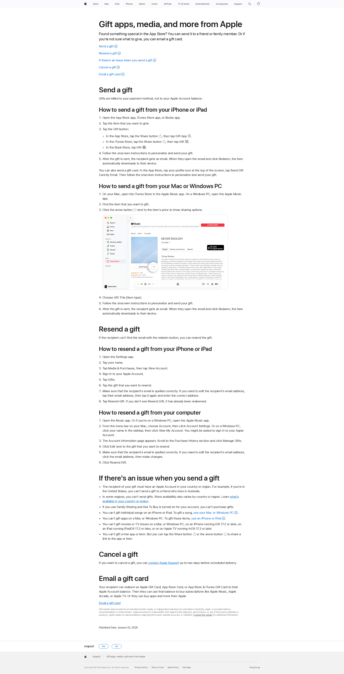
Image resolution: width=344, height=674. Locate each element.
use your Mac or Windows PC (213, 512)
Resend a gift (108, 53)
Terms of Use (157, 667)
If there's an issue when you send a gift (125, 60)
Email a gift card (110, 74)
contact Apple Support (163, 563)
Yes (103, 646)
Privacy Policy (141, 667)
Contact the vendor (203, 615)
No (116, 646)
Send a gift (106, 46)
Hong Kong (254, 667)
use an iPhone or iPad (206, 518)
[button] (249, 4)
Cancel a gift (107, 67)
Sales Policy (173, 667)
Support (97, 656)
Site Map (187, 667)
